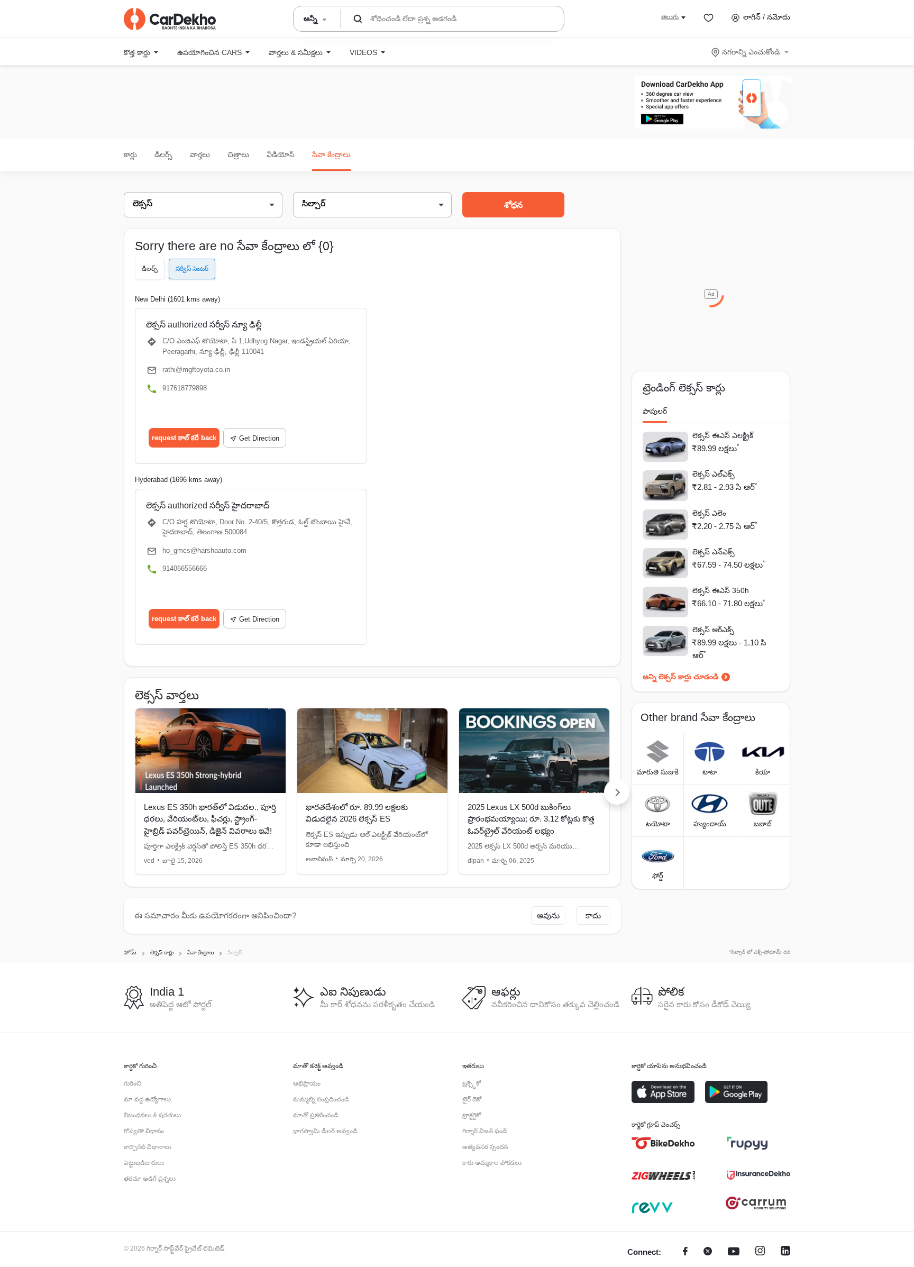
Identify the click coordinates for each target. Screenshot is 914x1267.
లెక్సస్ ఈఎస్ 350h (720, 590)
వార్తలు (200, 154)
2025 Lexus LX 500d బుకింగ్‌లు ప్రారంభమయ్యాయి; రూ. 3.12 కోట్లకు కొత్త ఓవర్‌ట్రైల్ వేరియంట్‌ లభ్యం (531, 819)
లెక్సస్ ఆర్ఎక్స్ (713, 629)
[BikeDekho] (663, 1143)
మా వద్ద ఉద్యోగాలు (147, 1099)
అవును (548, 915)
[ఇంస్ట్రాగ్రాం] (760, 1252)
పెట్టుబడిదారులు (144, 1162)
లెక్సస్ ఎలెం (709, 513)
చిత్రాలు (238, 154)
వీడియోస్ (281, 154)
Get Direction (259, 438)
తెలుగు (670, 17)
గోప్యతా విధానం (144, 1131)
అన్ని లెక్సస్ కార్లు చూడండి (680, 676)
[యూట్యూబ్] (733, 1252)
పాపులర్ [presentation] (655, 411)
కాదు (593, 915)
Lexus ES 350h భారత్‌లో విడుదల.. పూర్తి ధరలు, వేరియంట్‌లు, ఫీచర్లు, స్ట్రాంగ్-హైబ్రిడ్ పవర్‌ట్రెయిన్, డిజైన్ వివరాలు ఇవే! (210, 819)
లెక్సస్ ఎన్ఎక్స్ (713, 552)
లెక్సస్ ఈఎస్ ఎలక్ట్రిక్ (722, 435)
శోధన (513, 204)
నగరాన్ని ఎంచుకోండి (751, 52)
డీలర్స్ (163, 154)
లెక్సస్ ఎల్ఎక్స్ (713, 474)
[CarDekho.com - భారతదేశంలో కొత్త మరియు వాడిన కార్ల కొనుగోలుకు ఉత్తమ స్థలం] (170, 19)
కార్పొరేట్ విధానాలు (147, 1147)
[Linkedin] (785, 1252)
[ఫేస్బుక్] (685, 1252)
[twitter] (707, 1252)
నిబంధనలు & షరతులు (152, 1115)
